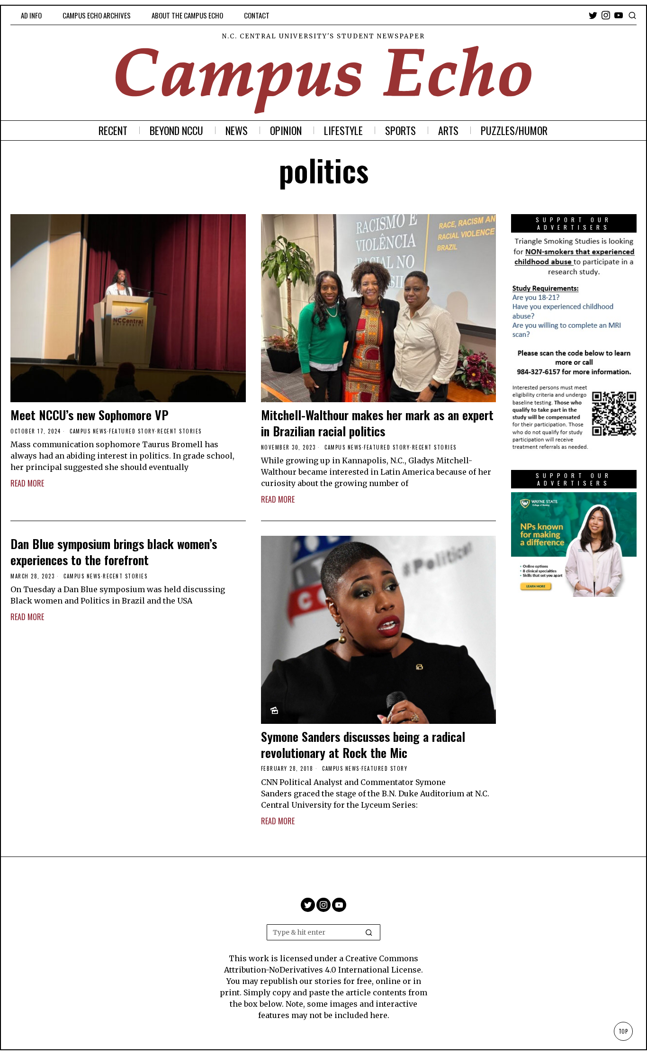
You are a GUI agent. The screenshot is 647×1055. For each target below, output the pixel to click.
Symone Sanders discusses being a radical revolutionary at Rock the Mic (363, 745)
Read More (27, 483)
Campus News (88, 431)
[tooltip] (593, 15)
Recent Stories (179, 431)
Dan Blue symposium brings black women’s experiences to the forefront (113, 552)
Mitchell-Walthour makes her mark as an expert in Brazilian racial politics (377, 423)
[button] (369, 932)
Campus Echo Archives (97, 15)
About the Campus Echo (187, 15)
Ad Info (31, 15)
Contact (257, 15)
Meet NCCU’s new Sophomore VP (89, 415)
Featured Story (132, 431)
